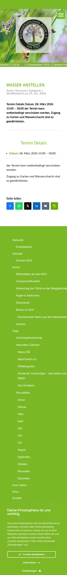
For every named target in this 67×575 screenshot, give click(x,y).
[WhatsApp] (19, 206)
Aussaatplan (23, 392)
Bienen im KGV (25, 309)
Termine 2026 (24, 260)
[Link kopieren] (54, 206)
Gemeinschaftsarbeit (28, 281)
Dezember (24, 478)
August (22, 449)
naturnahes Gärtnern (27, 344)
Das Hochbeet (26, 385)
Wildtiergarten (26, 366)
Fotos (15, 491)
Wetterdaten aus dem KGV (31, 274)
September (24, 456)
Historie (20, 324)
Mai (20, 428)
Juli (20, 442)
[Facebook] (10, 206)
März (21, 414)
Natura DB (24, 351)
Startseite (17, 240)
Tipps (15, 330)
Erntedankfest (24, 246)
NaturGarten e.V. (27, 359)
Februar (22, 406)
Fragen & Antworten (27, 295)
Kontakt (16, 498)
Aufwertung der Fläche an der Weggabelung (41, 288)
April (20, 421)
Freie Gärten (19, 485)
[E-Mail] (45, 206)
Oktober (23, 464)
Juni (20, 435)
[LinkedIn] (36, 206)
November (24, 471)
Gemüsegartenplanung (29, 337)
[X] (28, 206)
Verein (16, 267)
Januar (21, 399)
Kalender (17, 253)
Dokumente (23, 302)
